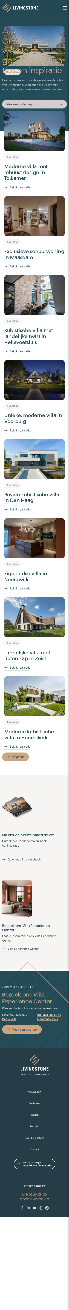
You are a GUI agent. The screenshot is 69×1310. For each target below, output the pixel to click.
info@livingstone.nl (47, 1018)
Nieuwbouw (34, 1091)
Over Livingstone (34, 1137)
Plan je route (9, 1018)
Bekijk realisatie (20, 187)
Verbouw (34, 1103)
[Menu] (65, 7)
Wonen (35, 1114)
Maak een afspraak (24, 1029)
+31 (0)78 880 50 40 (49, 1014)
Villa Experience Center (23, 949)
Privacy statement (34, 1185)
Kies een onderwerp (19, 104)
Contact (34, 1149)
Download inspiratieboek (24, 859)
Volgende (18, 757)
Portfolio (34, 1126)
